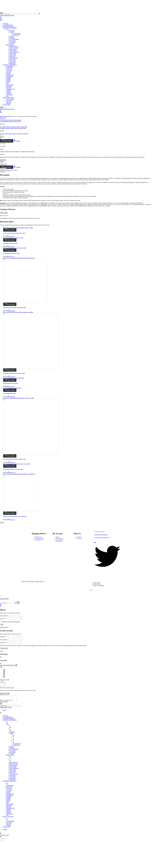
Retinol (8, 82)
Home (1, 116)
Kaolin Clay (9, 67)
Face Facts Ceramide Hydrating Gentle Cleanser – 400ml (14, 233)
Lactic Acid (9, 70)
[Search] (1, 13)
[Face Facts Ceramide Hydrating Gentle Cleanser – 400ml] (18, 227)
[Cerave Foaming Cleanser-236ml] (12, 388)
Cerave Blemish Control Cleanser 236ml (10, 121)
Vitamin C (8, 93)
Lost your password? (15, 621)
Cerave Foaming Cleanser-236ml (9, 393)
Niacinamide (9, 76)
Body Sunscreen (14, 57)
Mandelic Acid (10, 74)
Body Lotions (13, 50)
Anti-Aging (9, 100)
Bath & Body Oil (14, 46)
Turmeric (8, 91)
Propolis (8, 80)
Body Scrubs (13, 53)
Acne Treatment (10, 99)
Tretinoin (8, 90)
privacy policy (82, 645)
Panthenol (8, 77)
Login (2, 624)
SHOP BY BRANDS (8, 26)
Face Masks (12, 42)
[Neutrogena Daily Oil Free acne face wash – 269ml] (16, 463)
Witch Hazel (9, 94)
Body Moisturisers (14, 52)
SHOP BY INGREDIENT (10, 64)
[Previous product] (1, 118)
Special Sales (38, 537)
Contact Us (79, 538)
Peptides (8, 79)
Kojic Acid (9, 69)
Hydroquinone (10, 66)
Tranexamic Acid (10, 89)
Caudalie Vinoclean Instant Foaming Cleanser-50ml (13, 128)
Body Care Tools (14, 47)
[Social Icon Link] (95, 542)
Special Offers (6, 104)
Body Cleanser (13, 49)
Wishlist (5, 829)
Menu (4, 710)
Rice (7, 83)
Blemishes (12, 30)
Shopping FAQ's (39, 539)
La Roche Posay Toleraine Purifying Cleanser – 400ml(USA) (14, 516)
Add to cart (3, 164)
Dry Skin (8, 101)
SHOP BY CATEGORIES (10, 28)
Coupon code (3, 705)
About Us (79, 537)
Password (3, 618)
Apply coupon (4, 707)
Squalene (8, 87)
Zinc (7, 96)
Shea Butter (9, 86)
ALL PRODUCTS (8, 25)
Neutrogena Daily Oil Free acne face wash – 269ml (13, 469)
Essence (12, 36)
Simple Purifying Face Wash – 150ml (10, 243)
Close (6, 701)
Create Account (4, 648)
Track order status (39, 538)
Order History (59, 538)
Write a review (4, 212)
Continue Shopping (5, 693)
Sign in (57, 537)
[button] (76, 18)
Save (2, 701)
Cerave (2, 149)
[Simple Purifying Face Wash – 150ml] (13, 237)
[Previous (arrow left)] (0, 840)
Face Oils (12, 43)
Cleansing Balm (17, 33)
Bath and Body (10, 45)
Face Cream (13, 40)
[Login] (0, 17)
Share (2, 161)
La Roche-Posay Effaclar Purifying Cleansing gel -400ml (14, 373)
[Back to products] (3, 118)
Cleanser (12, 32)
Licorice (8, 73)
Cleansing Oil (16, 35)
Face (7, 29)
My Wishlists (59, 541)
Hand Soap (12, 63)
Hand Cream (13, 62)
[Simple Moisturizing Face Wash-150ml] (13, 378)
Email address (4, 615)
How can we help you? (6, 700)
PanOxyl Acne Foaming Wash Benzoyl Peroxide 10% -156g (14, 307)
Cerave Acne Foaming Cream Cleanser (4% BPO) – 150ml (14, 459)
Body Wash (12, 59)
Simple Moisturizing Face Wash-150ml (10, 383)
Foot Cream (12, 60)
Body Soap (12, 56)
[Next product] (5, 118)
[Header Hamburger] (1, 107)
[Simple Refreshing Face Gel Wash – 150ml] (14, 248)
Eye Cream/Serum (14, 39)
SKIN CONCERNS (8, 97)
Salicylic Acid (9, 84)
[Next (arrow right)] (2, 840)
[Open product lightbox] (0, 138)
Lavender (8, 72)
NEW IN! (5, 23)
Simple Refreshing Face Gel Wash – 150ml (11, 253)
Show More (3, 160)
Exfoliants (12, 37)
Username (3, 636)
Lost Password (59, 539)
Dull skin (8, 103)
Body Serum (13, 55)
